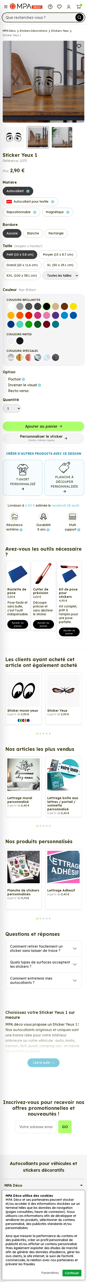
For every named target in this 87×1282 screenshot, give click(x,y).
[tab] (37, 733)
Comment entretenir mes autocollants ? (31, 980)
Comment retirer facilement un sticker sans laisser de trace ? (36, 948)
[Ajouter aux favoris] (79, 45)
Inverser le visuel (23, 385)
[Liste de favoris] (59, 6)
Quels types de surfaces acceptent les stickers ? (40, 964)
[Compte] (68, 6)
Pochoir (15, 379)
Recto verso (18, 390)
